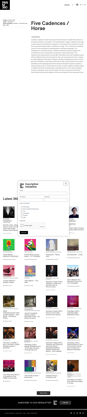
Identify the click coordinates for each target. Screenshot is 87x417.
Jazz (25, 277)
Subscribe (65, 402)
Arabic (69, 376)
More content (43, 393)
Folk (75, 251)
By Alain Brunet (70, 233)
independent (10, 21)
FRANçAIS (66, 5)
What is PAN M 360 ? (32, 413)
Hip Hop (5, 251)
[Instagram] (82, 5)
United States (11, 20)
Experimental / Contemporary (71, 221)
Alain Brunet (36, 37)
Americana (70, 251)
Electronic (6, 219)
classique (12, 277)
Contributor (26, 213)
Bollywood (70, 308)
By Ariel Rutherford (7, 233)
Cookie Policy (18, 413)
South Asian (77, 308)
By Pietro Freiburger (50, 290)
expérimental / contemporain (7, 221)
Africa (69, 372)
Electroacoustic (23, 23)
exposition (6, 222)
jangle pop (52, 251)
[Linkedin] (83, 413)
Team (24, 413)
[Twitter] (77, 413)
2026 (11, 251)
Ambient (16, 23)
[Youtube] (84, 5)
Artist (24, 217)
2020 (7, 25)
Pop (25, 251)
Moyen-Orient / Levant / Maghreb (31, 341)
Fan (24, 211)
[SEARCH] (73, 5)
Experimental (31, 372)
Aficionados (26, 206)
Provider (25, 215)
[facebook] (80, 5)
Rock (69, 225)
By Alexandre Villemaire (51, 354)
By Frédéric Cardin (7, 285)
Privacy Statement (9, 413)
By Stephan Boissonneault (9, 259)
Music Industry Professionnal (31, 209)
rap (9, 251)
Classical (6, 277)
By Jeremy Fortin (71, 317)
